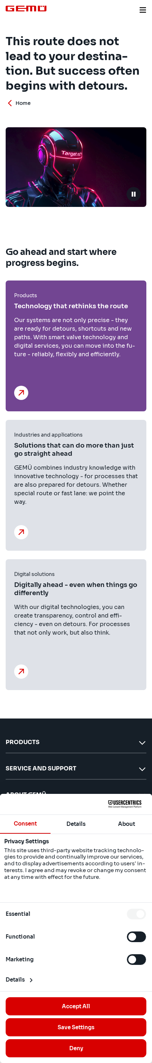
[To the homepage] (26, 8)
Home (23, 103)
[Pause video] (134, 194)
